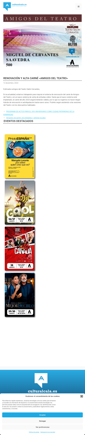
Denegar (42, 421)
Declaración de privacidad (47, 432)
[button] (82, 396)
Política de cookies (34, 432)
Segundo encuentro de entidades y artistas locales (26, 118)
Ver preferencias (42, 427)
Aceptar (42, 415)
